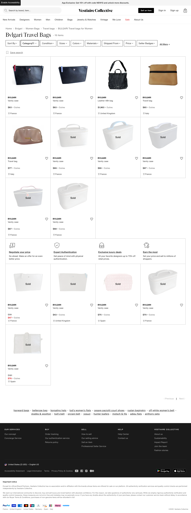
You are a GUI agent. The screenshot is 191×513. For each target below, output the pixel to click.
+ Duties (16, 107)
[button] (185, 10)
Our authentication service (57, 438)
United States (28, 509)
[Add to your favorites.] (46, 97)
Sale (127, 19)
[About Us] (145, 20)
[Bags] (75, 20)
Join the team (160, 446)
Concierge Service (12, 438)
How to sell (87, 434)
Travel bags (49, 28)
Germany (38, 509)
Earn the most (150, 252)
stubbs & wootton (41, 414)
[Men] (52, 20)
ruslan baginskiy (137, 410)
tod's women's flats (80, 410)
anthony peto (152, 414)
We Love (116, 19)
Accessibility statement (14, 471)
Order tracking (51, 434)
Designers (25, 19)
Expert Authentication (65, 252)
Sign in (162, 10)
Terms (46, 471)
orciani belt (74, 414)
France (5, 509)
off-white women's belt (161, 410)
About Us (138, 19)
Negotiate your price (19, 252)
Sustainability (160, 438)
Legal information (34, 471)
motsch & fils (119, 414)
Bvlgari (18, 28)
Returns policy (51, 442)
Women (37, 19)
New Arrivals (9, 19)
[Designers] (32, 20)
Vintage (104, 19)
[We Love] (123, 20)
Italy (51, 509)
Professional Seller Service (94, 446)
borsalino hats (58, 410)
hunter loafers (101, 414)
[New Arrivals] (17, 20)
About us (158, 434)
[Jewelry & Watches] (98, 20)
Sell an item (146, 10)
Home (9, 28)
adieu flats (136, 414)
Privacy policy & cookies (62, 471)
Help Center (123, 434)
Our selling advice (90, 438)
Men (48, 19)
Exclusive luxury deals (110, 252)
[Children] (65, 20)
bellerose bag (39, 410)
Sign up (174, 10)
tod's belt (59, 414)
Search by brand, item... (19, 10)
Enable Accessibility (10, 2)
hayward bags (21, 410)
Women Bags (33, 28)
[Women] (44, 20)
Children (59, 19)
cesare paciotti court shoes (109, 410)
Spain (46, 509)
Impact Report (161, 442)
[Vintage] (110, 20)
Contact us (123, 438)
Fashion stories (161, 450)
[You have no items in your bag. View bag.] (185, 10)
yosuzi (86, 414)
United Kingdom (16, 509)
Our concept (10, 434)
